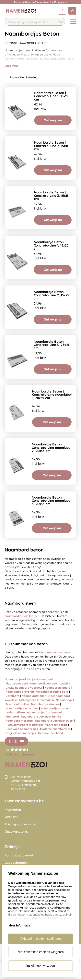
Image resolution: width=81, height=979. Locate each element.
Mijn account (62, 11)
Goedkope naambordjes (22, 729)
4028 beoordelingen (20, 754)
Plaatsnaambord (17, 683)
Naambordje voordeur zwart (54, 720)
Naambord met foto (19, 720)
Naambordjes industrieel (22, 708)
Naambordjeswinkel (18, 679)
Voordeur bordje (56, 725)
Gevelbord (12, 696)
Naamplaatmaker (34, 696)
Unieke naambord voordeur (24, 687)
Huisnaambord (43, 679)
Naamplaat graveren (20, 692)
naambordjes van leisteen (22, 616)
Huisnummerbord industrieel (24, 725)
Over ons (11, 817)
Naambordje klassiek (45, 704)
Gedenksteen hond (50, 733)
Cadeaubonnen (16, 862)
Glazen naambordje (30, 712)
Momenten (13, 809)
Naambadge (64, 700)
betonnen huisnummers (54, 652)
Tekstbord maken (17, 704)
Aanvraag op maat (19, 855)
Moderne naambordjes (55, 729)
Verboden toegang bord (52, 692)
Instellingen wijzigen (40, 965)
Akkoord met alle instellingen (40, 938)
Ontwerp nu (53, 120)
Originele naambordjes (21, 733)
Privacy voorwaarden (21, 824)
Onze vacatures (16, 831)
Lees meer (11, 65)
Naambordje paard (58, 687)
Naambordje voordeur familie (41, 716)
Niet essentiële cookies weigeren (40, 952)
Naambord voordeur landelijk (50, 683)
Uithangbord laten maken (36, 700)
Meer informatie (19, 925)
